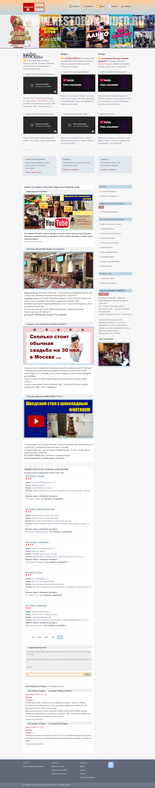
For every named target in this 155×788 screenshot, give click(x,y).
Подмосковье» (106, 266)
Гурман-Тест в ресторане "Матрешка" (39, 74)
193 (46, 637)
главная (74, 6)
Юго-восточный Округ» (110, 243)
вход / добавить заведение (33, 766)
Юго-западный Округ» (109, 252)
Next (152, 33)
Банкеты (87, 6)
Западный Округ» (107, 257)
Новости (113, 6)
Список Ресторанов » (109, 191)
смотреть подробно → (35, 719)
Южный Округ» (107, 247)
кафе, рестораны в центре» (111, 224)
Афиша (125, 6)
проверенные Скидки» (109, 212)
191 (32, 637)
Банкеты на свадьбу (59, 770)
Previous (3, 33)
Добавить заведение (109, 196)
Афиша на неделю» (107, 114)
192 (39, 637)
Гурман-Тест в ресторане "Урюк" (75, 114)
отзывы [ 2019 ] (56, 686)
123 (29, 667)
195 (60, 637)
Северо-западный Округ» (111, 261)
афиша (82, 766)
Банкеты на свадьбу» (109, 283)
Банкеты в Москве (58, 774)
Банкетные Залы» (107, 278)
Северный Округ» (107, 229)
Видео (100, 6)
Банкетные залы (57, 766)
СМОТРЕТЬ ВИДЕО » (33, 241)
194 (53, 637)
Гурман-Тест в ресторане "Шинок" (76, 72)
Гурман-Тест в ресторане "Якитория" (39, 114)
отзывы (83, 774)
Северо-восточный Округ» (111, 233)
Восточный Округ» (108, 238)
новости (83, 770)
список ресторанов (87, 777)
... (26, 637)
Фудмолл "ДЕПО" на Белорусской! (113, 72)
